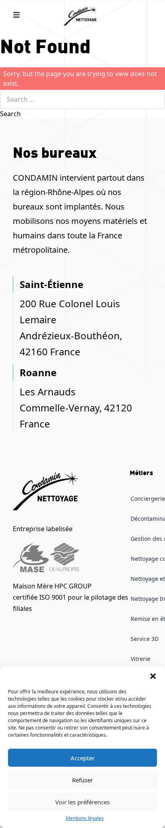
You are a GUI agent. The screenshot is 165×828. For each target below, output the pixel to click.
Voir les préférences (82, 802)
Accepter (82, 758)
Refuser (82, 780)
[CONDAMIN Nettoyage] (82, 16)
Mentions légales (85, 818)
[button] (153, 676)
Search (10, 113)
